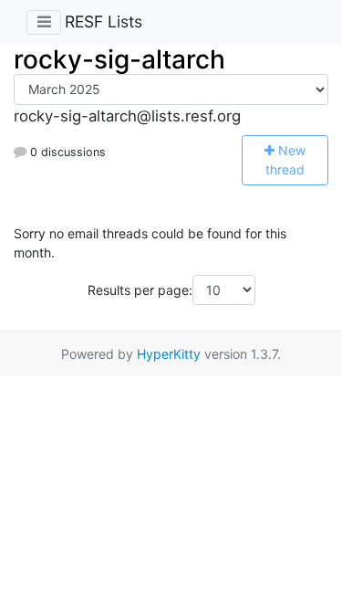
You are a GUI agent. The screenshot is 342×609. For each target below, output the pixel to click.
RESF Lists (103, 21)
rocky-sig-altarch (119, 59)
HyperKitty (169, 354)
